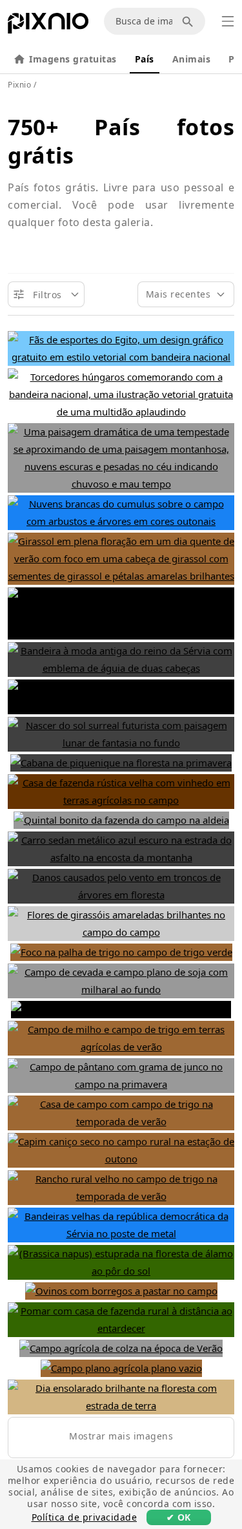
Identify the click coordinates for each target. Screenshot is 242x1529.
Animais (191, 59)
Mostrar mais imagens (121, 1436)
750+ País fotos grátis (121, 141)
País (144, 59)
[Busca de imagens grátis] (190, 21)
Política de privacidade (84, 1517)
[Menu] (227, 21)
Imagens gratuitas (73, 59)
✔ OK (178, 1517)
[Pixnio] (48, 26)
